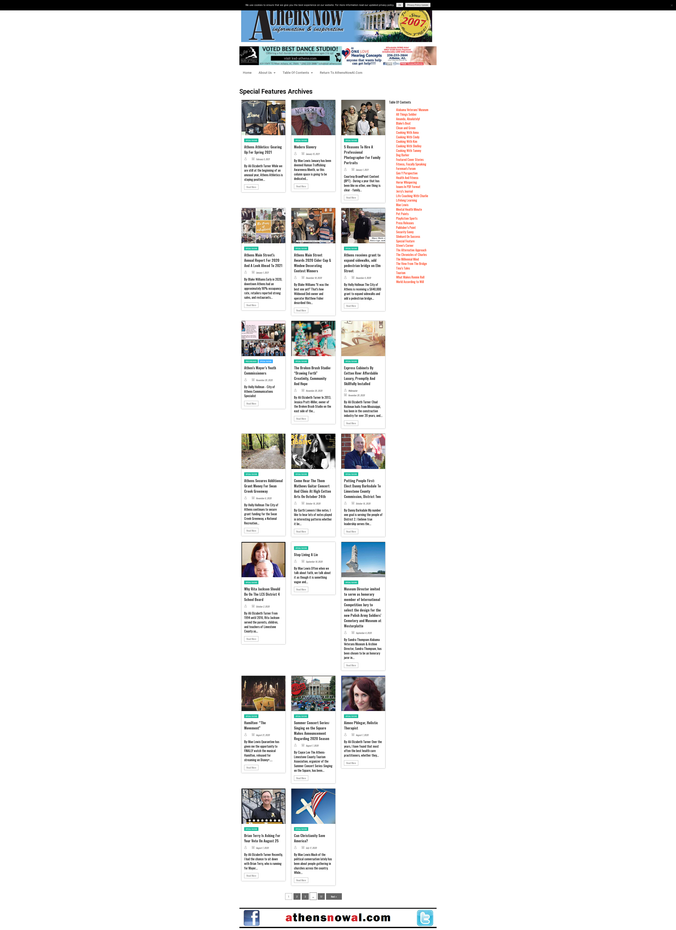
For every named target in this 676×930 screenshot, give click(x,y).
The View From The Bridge (411, 263)
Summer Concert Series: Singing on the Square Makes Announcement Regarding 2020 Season (312, 730)
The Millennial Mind (407, 259)
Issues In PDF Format (408, 186)
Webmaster (352, 390)
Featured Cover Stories (410, 159)
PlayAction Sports (406, 218)
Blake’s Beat (403, 123)
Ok (399, 5)
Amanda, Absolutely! (408, 119)
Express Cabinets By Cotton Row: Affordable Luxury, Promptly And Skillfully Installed (361, 375)
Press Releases (251, 361)
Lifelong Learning (406, 200)
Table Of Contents (296, 72)
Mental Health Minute (409, 209)
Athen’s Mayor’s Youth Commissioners (260, 370)
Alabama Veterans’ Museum (412, 109)
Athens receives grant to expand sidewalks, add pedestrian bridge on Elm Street (362, 262)
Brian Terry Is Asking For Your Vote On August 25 (262, 838)
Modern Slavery (305, 146)
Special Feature (251, 140)
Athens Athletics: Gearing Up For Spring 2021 (263, 149)
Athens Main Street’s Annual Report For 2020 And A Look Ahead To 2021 (263, 260)
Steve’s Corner (405, 245)
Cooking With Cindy (407, 137)
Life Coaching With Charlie (412, 195)
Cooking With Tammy (408, 150)
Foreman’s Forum (406, 168)
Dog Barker (402, 155)
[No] (671, 5)
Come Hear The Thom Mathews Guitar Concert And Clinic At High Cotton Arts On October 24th (312, 488)
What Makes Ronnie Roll (410, 277)
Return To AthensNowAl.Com (341, 72)
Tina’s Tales (403, 268)
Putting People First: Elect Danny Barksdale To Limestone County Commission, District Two (362, 488)
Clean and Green (405, 128)
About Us (265, 72)
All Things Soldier (406, 114)
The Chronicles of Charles (411, 254)
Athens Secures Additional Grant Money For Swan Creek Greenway (263, 486)
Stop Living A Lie (306, 554)
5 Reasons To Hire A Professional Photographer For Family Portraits (362, 154)
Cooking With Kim (406, 141)
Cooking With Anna (407, 132)
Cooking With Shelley (408, 146)
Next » (334, 896)
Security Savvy (405, 232)
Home (247, 72)
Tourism (400, 272)
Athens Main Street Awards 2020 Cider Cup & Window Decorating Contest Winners (312, 262)
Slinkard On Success (408, 236)
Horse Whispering (406, 182)
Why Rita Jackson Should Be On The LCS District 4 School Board (262, 594)
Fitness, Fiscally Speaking (411, 164)
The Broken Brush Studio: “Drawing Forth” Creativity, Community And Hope (312, 375)
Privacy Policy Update (417, 5)
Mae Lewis (402, 204)
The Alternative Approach (411, 250)
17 (321, 896)
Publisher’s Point (406, 227)
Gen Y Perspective (407, 173)
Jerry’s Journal (404, 191)
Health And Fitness (407, 177)
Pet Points (402, 213)
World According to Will (410, 281)
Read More (251, 187)
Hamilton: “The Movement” (255, 725)
